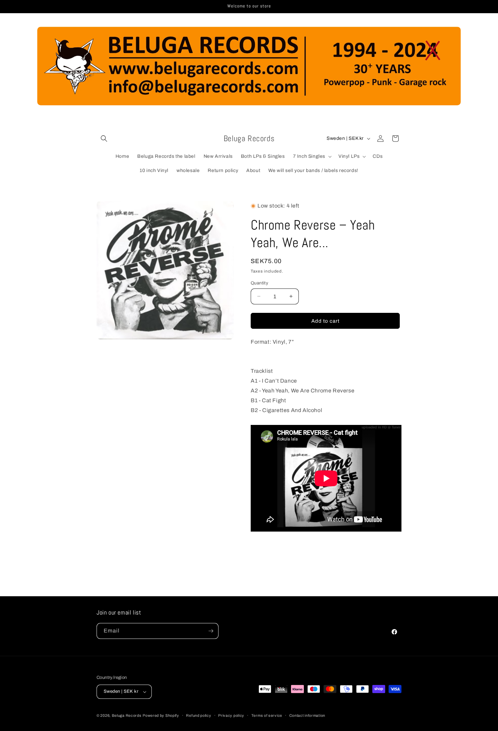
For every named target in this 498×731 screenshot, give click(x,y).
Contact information (307, 715)
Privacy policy (231, 715)
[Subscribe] (210, 631)
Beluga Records (127, 715)
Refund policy (198, 715)
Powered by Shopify (161, 715)
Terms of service (266, 715)
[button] (104, 138)
